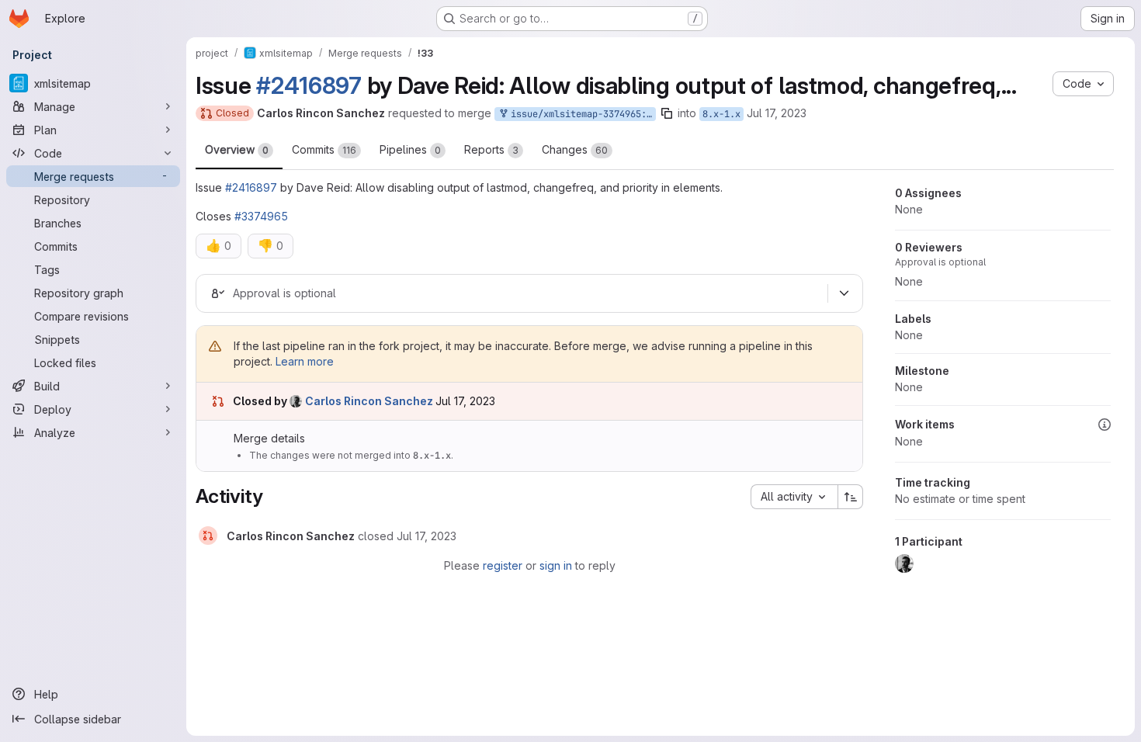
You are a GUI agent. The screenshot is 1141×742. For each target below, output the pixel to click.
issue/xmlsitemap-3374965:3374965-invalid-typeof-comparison (580, 114)
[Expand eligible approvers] (843, 293)
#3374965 (261, 216)
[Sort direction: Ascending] (850, 496)
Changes (575, 149)
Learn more (305, 361)
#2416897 (309, 85)
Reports (491, 149)
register (502, 565)
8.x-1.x (721, 114)
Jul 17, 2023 (776, 113)
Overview (237, 149)
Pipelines (410, 149)
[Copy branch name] (666, 113)
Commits (324, 149)
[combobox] (794, 496)
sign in (555, 565)
